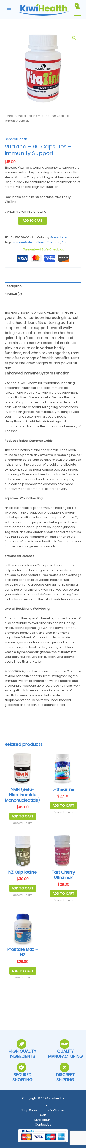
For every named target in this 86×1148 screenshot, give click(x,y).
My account (43, 1120)
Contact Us (43, 1124)
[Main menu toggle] (9, 9)
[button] (74, 38)
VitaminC (42, 242)
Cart (43, 1115)
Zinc (64, 242)
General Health (25, 116)
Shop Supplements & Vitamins (43, 1110)
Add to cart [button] (22, 816)
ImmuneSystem (24, 242)
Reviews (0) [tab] (13, 294)
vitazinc (55, 242)
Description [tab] (13, 286)
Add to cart (32, 220)
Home (9, 116)
